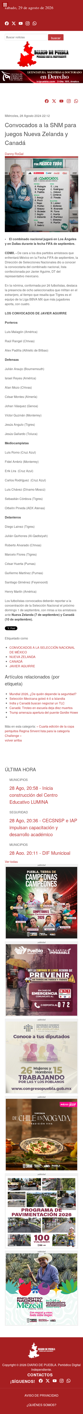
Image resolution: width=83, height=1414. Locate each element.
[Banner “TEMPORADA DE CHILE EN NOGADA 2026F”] (41, 1133)
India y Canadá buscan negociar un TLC (37, 703)
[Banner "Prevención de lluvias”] (41, 979)
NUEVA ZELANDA (22, 657)
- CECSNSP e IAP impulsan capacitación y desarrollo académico (43, 827)
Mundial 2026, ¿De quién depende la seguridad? (42, 694)
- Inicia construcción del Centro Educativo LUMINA (33, 794)
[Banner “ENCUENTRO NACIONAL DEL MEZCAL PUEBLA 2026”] (41, 1288)
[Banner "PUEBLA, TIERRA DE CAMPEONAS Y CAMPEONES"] (41, 901)
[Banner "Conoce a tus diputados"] (41, 1056)
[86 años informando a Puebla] (41, 57)
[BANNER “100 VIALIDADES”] (41, 1211)
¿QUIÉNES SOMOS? (41, 1405)
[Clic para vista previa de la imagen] (41, 194)
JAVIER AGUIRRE (22, 666)
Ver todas (11, 861)
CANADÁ (16, 661)
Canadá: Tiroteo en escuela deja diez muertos (41, 708)
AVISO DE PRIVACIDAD (41, 1395)
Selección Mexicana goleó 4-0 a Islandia (37, 698)
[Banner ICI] (41, 76)
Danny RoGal (14, 154)
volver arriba (13, 740)
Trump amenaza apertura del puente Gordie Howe (43, 712)
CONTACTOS (40, 1374)
